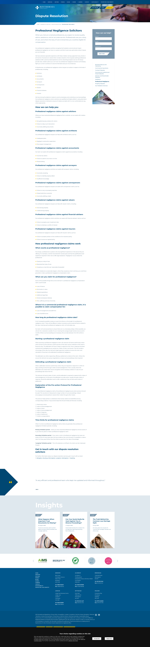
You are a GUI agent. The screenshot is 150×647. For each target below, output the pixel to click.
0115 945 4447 (80, 601)
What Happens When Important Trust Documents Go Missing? (47, 521)
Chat (103, 7)
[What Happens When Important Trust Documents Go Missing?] (44, 543)
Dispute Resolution (56, 24)
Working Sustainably (74, 616)
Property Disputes (100, 83)
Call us (110, 7)
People (37, 577)
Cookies (66, 614)
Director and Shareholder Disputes (102, 76)
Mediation (98, 79)
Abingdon (39, 458)
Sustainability (39, 585)
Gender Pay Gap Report (46, 616)
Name (96, 36)
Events (37, 580)
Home (38, 24)
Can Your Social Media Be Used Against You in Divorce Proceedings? (75, 521)
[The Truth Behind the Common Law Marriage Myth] (98, 543)
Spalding (72, 458)
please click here (73, 640)
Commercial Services (45, 24)
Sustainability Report (84, 616)
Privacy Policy (54, 614)
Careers (37, 582)
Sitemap (92, 614)
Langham (58, 458)
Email (96, 41)
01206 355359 (60, 602)
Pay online (95, 7)
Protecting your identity (42, 587)
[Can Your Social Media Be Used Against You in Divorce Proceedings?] (71, 543)
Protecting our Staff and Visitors (60, 616)
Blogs (37, 579)
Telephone (97, 46)
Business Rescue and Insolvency (100, 65)
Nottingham (65, 458)
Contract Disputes (100, 70)
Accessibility (61, 614)
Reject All (109, 638)
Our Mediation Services (101, 85)
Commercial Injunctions (101, 68)
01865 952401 (60, 584)
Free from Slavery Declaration (82, 614)
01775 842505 (100, 601)
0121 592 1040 (100, 581)
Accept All (96, 638)
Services (37, 574)
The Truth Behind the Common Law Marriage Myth (101, 521)
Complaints (72, 614)
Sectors (37, 576)
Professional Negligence (68, 24)
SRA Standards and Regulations (42, 614)
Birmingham (51, 458)
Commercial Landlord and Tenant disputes (102, 73)
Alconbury (45, 458)
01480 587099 (80, 584)
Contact (37, 584)
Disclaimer (38, 616)
